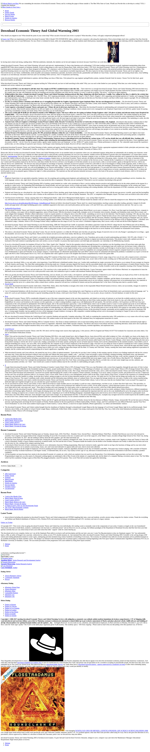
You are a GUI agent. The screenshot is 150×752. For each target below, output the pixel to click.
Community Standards (12, 577)
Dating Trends (9, 12)
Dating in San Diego (11, 612)
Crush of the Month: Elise (13, 419)
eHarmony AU (9, 595)
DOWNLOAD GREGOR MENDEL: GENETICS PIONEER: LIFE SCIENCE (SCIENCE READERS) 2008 (111, 730)
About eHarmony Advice (13, 576)
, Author (9, 567)
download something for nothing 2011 (29, 662)
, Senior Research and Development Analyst (20, 560)
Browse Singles (10, 20)
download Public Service (55, 664)
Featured (8, 477)
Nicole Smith (9, 284)
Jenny (7, 334)
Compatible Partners (11, 593)
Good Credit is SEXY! (12, 422)
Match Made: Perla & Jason (14, 420)
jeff (6, 176)
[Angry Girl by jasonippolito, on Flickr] (5, 39)
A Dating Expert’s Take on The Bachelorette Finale (21, 506)
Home (7, 11)
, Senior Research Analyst (16, 564)
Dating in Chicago (11, 606)
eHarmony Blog (10, 591)
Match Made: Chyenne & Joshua (15, 426)
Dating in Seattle (10, 614)
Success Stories (10, 14)
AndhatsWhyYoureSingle (13, 208)
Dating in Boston (10, 604)
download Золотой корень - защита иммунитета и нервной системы (101, 664)
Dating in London (10, 610)
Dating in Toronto (10, 615)
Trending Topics (10, 487)
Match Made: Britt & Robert (14, 509)
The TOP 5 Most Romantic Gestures (16, 507)
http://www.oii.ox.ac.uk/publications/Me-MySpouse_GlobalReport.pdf (27, 203)
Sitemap (7, 544)
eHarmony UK (10, 596)
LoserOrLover (9, 329)
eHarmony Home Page (12, 587)
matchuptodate (12, 156)
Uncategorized (9, 488)
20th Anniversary (10, 474)
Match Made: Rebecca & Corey (15, 424)
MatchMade (9, 481)
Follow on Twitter (6, 522)
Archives (4, 466)
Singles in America (11, 18)
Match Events (9, 16)
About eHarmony (10, 589)
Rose (6, 296)
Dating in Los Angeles (12, 608)
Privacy (7, 579)
